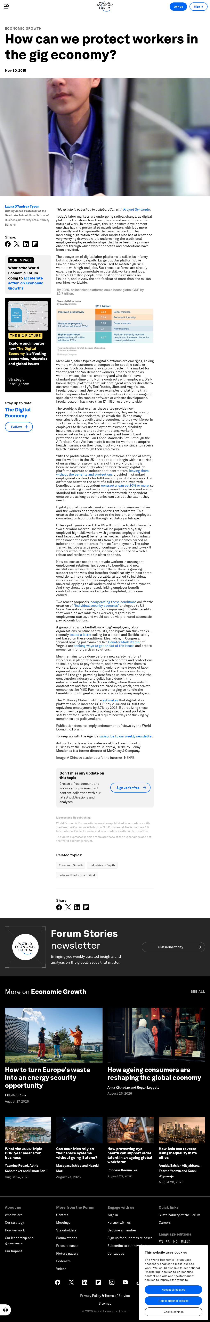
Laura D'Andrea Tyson (22, 206)
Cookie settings (174, 1311)
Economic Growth (23, 29)
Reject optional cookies (173, 1300)
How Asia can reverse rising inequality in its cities (178, 1153)
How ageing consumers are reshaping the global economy (154, 1073)
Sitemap (105, 1303)
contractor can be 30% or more (124, 485)
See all (198, 992)
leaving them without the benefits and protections (102, 472)
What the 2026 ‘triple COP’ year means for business (23, 1153)
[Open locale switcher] (5, 1310)
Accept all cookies (173, 1289)
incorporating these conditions (113, 602)
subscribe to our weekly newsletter (125, 736)
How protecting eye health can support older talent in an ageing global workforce (129, 1155)
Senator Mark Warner (124, 642)
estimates (110, 700)
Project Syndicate (136, 209)
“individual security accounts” (96, 606)
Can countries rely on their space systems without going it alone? (76, 1153)
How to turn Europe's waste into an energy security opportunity (47, 1077)
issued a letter (80, 635)
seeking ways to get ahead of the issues (104, 646)
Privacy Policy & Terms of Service (105, 1296)
